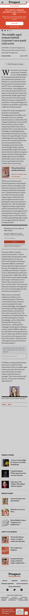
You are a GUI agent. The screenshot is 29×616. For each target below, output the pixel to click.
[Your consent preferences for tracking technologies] (26, 613)
